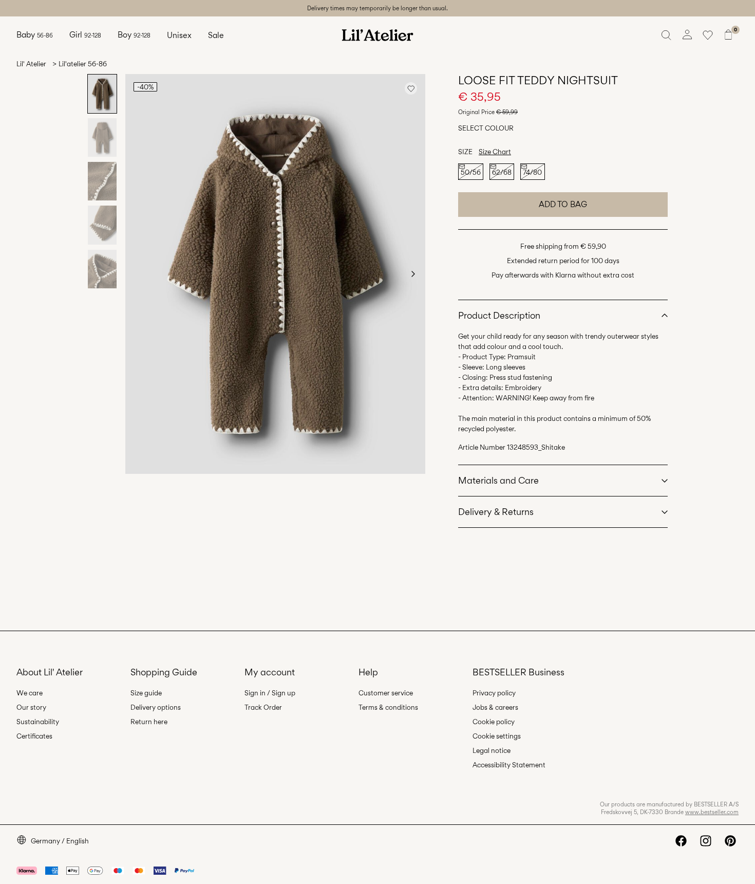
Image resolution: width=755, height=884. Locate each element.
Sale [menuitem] (216, 35)
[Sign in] (687, 35)
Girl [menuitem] (85, 35)
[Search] (666, 35)
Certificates (34, 736)
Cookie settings (497, 736)
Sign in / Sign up (269, 693)
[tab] (102, 94)
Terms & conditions (388, 707)
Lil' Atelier (31, 64)
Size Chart (495, 152)
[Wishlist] (707, 35)
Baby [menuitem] (34, 35)
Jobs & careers (495, 707)
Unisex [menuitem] (179, 35)
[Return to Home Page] (377, 34)
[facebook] (681, 841)
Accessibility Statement (509, 765)
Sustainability (37, 721)
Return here (148, 721)
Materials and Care (498, 480)
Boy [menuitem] (134, 35)
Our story (31, 707)
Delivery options (155, 707)
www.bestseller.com (712, 812)
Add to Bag (563, 204)
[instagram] (705, 841)
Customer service (385, 693)
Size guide (146, 693)
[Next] (413, 274)
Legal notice (492, 750)
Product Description (499, 315)
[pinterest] (730, 841)
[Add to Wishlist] (411, 88)
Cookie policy (494, 721)
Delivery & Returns (496, 511)
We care (29, 693)
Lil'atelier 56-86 (83, 64)
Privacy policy (494, 693)
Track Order (263, 707)
